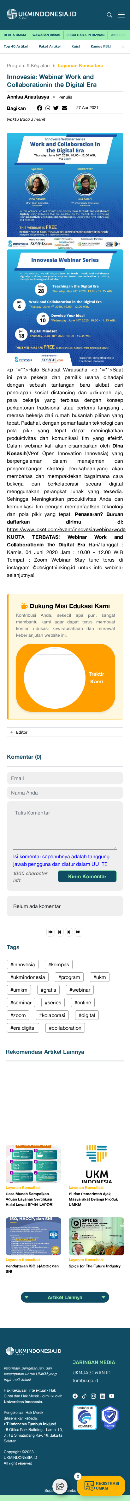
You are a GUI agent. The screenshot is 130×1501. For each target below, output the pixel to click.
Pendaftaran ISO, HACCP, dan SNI (32, 1269)
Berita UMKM (15, 35)
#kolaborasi (52, 1015)
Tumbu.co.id (75, 1490)
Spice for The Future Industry (95, 1266)
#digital (87, 1015)
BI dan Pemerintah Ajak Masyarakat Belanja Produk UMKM (93, 1199)
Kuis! (76, 46)
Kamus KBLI (101, 46)
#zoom (18, 1015)
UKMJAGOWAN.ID (91, 1372)
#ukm (99, 977)
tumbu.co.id (85, 1380)
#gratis (48, 990)
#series (53, 1002)
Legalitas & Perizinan (85, 35)
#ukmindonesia (27, 977)
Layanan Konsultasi (80, 65)
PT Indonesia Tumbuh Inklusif (30, 1423)
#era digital (23, 1028)
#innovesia (22, 964)
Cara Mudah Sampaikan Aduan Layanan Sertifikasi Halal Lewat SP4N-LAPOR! (29, 1199)
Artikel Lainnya (65, 1297)
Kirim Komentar (87, 876)
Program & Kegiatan (28, 65)
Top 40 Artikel (16, 46)
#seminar (21, 1002)
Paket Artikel (50, 46)
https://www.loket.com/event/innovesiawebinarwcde (66, 529)
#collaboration (65, 1028)
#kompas (58, 964)
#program (69, 977)
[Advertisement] (37, 1103)
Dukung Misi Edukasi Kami (70, 605)
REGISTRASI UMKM (107, 1486)
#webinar (79, 990)
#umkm (18, 990)
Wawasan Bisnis (46, 35)
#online (82, 1002)
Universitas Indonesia (23, 1401)
